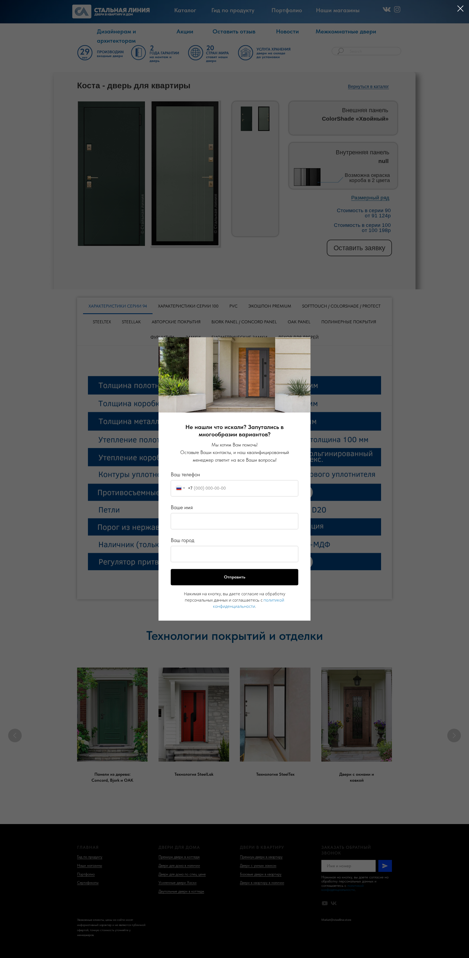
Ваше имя (182, 507)
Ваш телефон (185, 474)
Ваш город (182, 540)
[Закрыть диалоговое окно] (460, 8)
